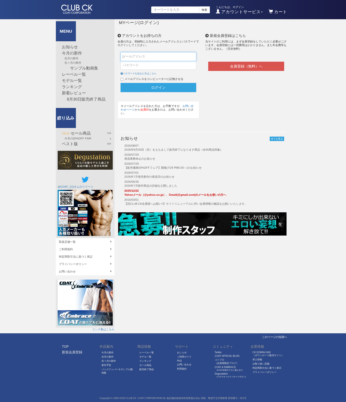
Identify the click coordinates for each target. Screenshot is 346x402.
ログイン (158, 88)
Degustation (230, 375)
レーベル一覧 (74, 74)
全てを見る (277, 138)
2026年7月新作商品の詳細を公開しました (150, 185)
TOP (65, 347)
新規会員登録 (72, 352)
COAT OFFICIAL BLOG (227, 356)
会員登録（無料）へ (246, 66)
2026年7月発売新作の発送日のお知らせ (149, 176)
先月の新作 (71, 58)
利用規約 (182, 368)
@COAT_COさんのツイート (76, 186)
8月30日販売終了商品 (86, 99)
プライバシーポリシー (73, 264)
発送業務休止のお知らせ (139, 158)
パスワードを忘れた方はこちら (139, 73)
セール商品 (86, 133)
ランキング (72, 87)
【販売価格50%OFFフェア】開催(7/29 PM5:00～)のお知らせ (163, 167)
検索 (204, 9)
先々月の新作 (72, 62)
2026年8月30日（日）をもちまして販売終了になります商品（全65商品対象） (173, 149)
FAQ (179, 360)
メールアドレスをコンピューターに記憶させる (154, 79)
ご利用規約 (66, 249)
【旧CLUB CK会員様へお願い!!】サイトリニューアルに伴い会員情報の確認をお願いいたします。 (185, 203)
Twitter (218, 352)
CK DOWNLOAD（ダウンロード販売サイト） (268, 354)
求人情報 (257, 359)
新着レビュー (74, 93)
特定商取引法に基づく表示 (266, 368)
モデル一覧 (72, 80)
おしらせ (182, 352)
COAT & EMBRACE (228, 368)
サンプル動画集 (80, 68)
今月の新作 (72, 53)
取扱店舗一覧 (67, 241)
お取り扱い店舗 (260, 363)
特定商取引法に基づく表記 (76, 256)
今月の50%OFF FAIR (87, 138)
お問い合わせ (67, 271)
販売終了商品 (146, 369)
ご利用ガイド (184, 356)
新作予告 (106, 365)
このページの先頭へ (274, 337)
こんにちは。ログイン (238, 9)
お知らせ (70, 47)
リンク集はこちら (103, 329)
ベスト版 (86, 144)
